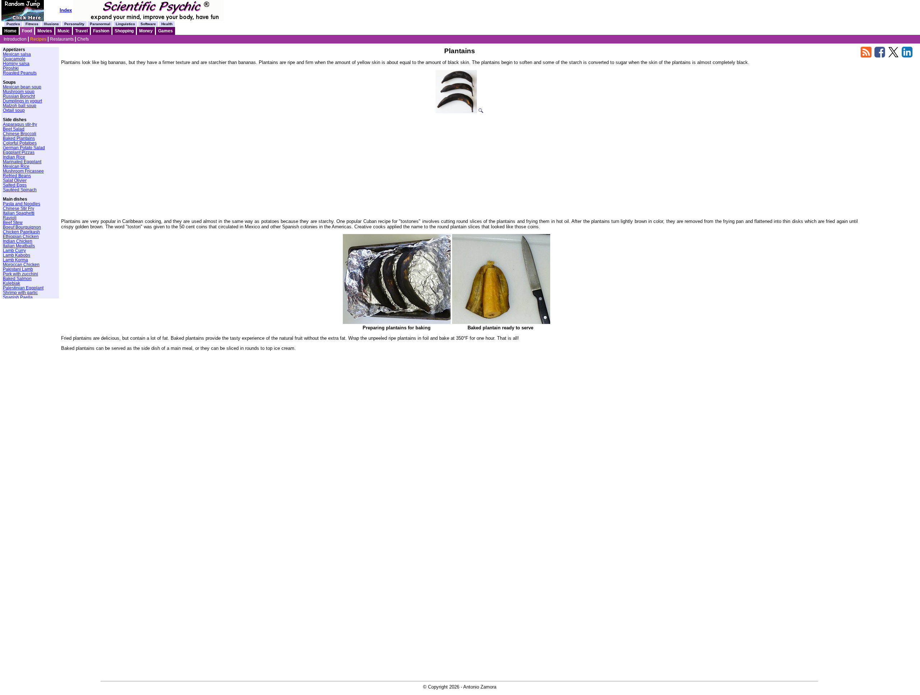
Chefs (83, 39)
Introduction (15, 39)
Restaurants (62, 39)
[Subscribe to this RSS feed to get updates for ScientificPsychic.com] (866, 56)
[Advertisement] (460, 163)
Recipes (38, 39)
